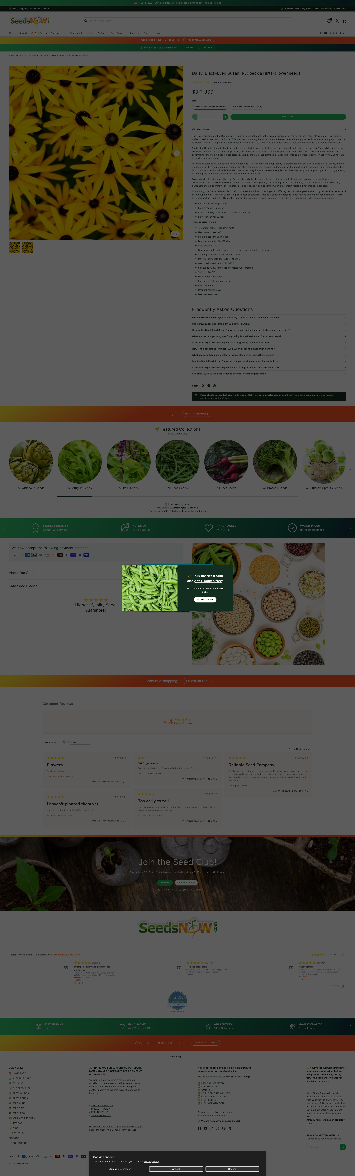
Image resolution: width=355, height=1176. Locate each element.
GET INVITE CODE (205, 600)
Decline (232, 1169)
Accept (176, 1169)
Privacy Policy (151, 1161)
